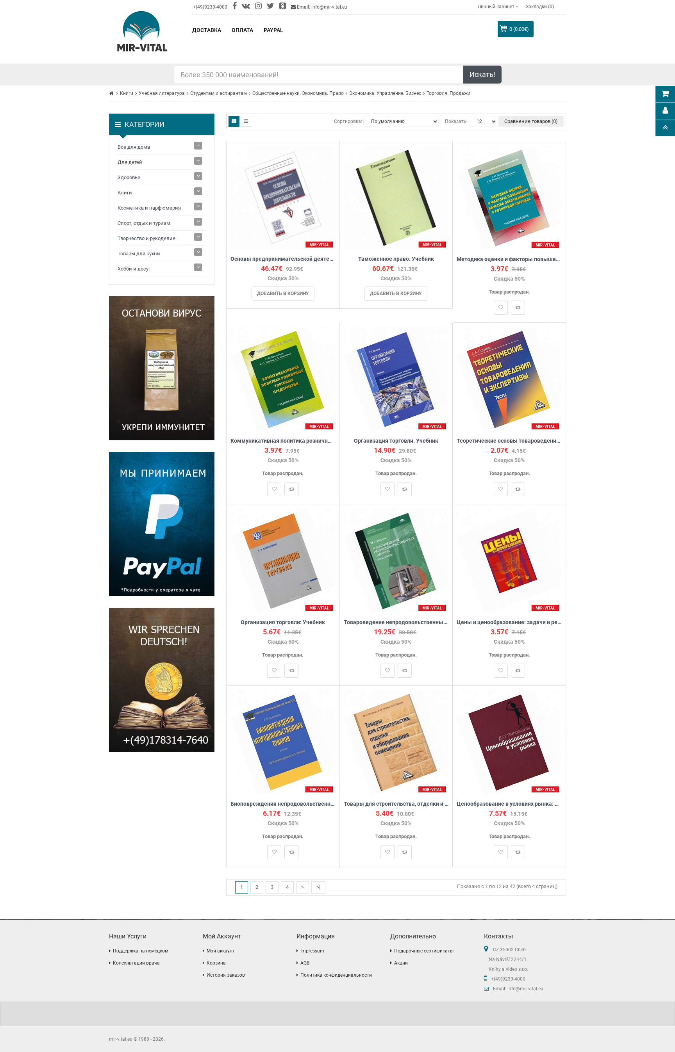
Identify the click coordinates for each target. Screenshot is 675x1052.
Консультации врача (136, 963)
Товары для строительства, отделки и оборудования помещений (396, 804)
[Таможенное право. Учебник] (396, 197)
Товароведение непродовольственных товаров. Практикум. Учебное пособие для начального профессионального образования (396, 622)
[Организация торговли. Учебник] (396, 379)
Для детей (130, 162)
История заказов (226, 975)
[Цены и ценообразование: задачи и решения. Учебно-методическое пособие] (509, 560)
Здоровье (129, 177)
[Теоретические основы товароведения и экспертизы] (509, 379)
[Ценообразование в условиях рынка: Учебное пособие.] (509, 742)
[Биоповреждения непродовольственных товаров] (283, 742)
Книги (126, 93)
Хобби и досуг (134, 269)
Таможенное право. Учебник (396, 259)
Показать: (456, 121)
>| (318, 887)
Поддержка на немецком (140, 951)
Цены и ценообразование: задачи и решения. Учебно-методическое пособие (509, 622)
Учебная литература (162, 93)
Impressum (312, 951)
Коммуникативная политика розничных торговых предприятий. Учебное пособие (283, 441)
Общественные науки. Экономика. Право (298, 93)
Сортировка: (348, 121)
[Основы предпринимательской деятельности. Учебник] (283, 197)
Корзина (216, 963)
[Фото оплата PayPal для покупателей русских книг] (161, 524)
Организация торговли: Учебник (283, 622)
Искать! (482, 74)
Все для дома (134, 147)
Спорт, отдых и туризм (144, 223)
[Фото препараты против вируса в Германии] (161, 368)
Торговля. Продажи (448, 93)
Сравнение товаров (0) (531, 121)
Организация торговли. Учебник (396, 441)
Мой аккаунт (221, 951)
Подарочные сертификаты (424, 951)
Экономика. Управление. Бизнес (385, 93)
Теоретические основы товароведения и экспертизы (509, 441)
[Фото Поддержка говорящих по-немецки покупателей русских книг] (161, 680)
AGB (304, 963)
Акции (401, 963)
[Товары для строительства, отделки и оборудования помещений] (396, 742)
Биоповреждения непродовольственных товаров (283, 804)
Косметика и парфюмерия (149, 208)
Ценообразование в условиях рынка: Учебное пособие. (509, 804)
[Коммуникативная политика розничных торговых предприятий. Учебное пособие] (283, 379)
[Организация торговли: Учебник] (283, 560)
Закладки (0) (540, 6)
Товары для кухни (139, 253)
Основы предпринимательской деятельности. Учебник (283, 259)
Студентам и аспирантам (218, 93)
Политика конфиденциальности (336, 975)
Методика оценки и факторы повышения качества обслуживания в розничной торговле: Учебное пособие (509, 259)
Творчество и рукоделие (146, 238)
